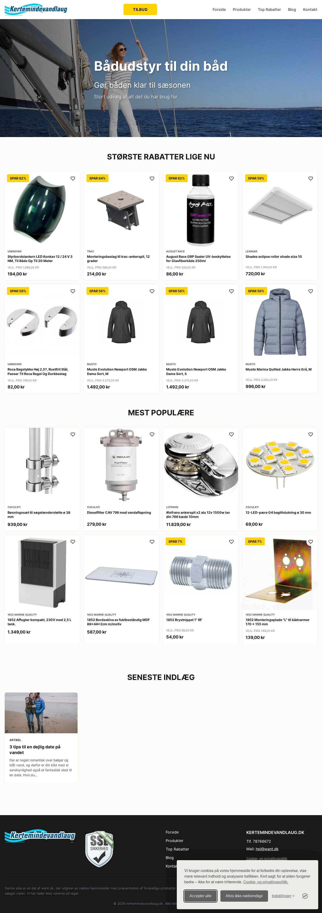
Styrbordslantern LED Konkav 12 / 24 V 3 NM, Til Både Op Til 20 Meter (40, 258)
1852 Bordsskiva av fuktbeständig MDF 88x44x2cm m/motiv (118, 622)
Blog (292, 9)
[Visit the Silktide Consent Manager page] (305, 896)
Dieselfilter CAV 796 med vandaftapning (119, 512)
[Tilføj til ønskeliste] (73, 178)
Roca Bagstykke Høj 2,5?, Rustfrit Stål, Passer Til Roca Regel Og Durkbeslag (38, 371)
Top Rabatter (269, 9)
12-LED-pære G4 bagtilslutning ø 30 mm (278, 512)
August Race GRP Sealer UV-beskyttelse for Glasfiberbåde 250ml (198, 258)
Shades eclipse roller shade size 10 (274, 256)
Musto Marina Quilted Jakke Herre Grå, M (279, 369)
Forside (219, 9)
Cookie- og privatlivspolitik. (265, 881)
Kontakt (310, 9)
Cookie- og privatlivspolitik (266, 858)
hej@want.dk (267, 848)
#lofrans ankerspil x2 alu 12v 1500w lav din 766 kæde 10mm (198, 514)
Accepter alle (200, 896)
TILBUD (140, 9)
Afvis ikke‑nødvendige (244, 896)
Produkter (242, 9)
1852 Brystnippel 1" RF (184, 620)
